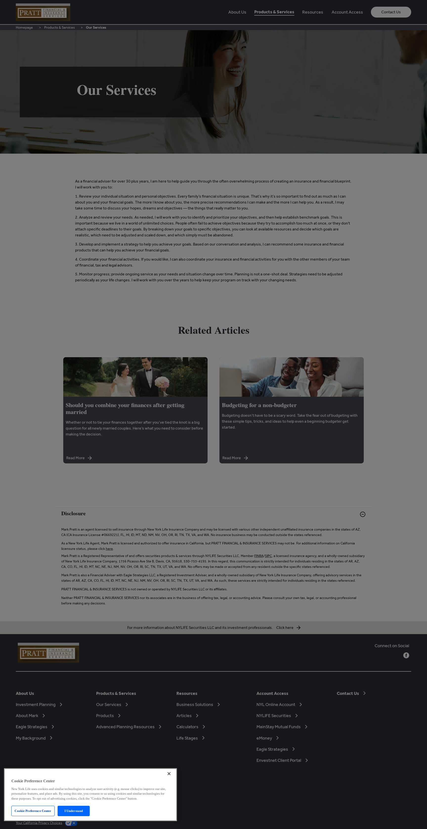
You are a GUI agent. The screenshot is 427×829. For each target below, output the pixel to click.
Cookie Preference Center (33, 811)
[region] (90, 794)
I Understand (73, 811)
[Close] (169, 773)
